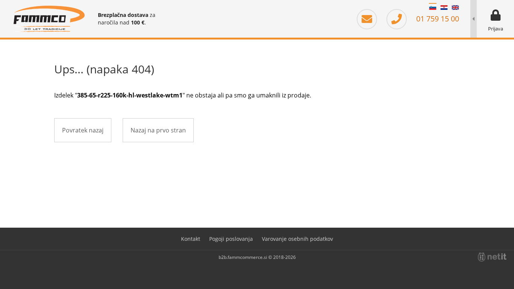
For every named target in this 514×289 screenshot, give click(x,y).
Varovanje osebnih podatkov (297, 238)
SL (432, 7)
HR (444, 7)
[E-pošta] (371, 19)
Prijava (495, 28)
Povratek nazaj (82, 130)
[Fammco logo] (49, 19)
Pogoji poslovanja (231, 238)
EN (455, 7)
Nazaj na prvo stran (158, 130)
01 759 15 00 (436, 19)
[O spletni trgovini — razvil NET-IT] (492, 257)
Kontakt (190, 238)
